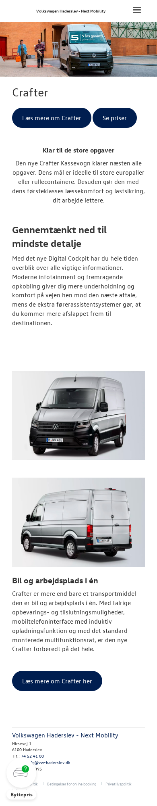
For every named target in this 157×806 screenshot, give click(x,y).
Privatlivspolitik (118, 784)
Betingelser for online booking (71, 784)
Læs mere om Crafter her (57, 681)
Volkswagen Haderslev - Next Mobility (70, 11)
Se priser (115, 118)
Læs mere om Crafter (51, 118)
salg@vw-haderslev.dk (48, 762)
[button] (21, 778)
